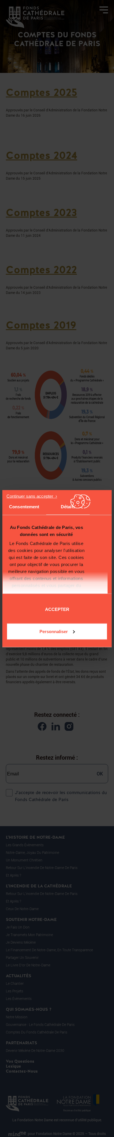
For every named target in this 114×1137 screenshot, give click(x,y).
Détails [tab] (68, 506)
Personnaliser (53, 631)
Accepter (57, 609)
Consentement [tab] (24, 506)
